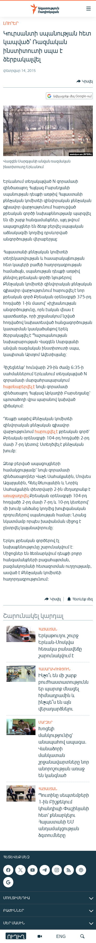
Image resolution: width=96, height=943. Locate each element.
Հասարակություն (54, 669)
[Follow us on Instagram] (57, 870)
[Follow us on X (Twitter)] (20, 870)
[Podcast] (81, 870)
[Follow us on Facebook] (8, 870)
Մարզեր (45, 722)
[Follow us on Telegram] (44, 870)
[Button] (85, 81)
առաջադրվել (16, 495)
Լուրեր (10, 23)
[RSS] (69, 870)
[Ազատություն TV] (40, 936)
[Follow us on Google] (8, 882)
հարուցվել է (46, 431)
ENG (61, 936)
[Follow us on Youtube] (32, 870)
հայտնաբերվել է (19, 386)
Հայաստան (47, 629)
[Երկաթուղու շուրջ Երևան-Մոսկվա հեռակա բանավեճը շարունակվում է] (20, 634)
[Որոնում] (82, 936)
